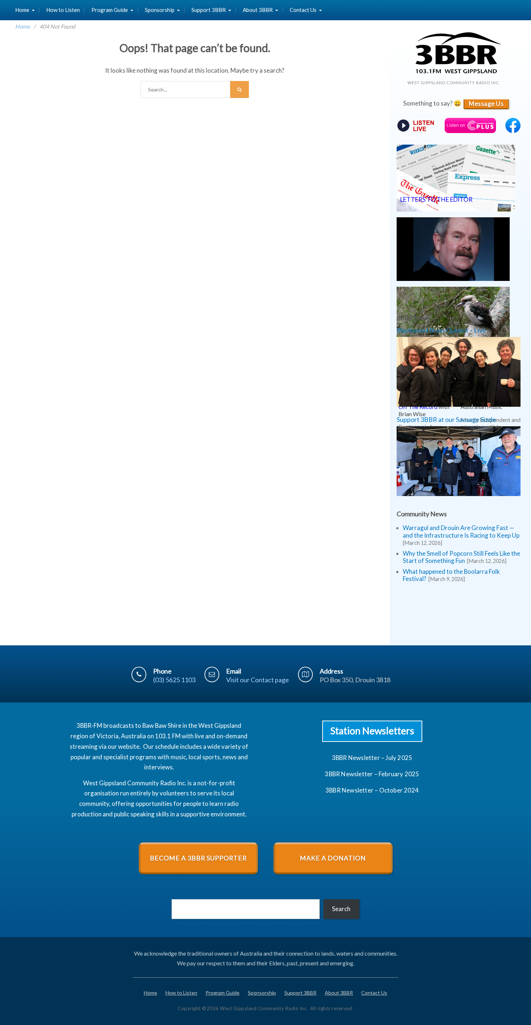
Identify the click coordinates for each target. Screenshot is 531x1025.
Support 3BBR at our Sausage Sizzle (446, 419)
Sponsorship (159, 10)
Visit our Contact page (257, 679)
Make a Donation (333, 858)
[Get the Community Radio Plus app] (470, 126)
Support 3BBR (208, 10)
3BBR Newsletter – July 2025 (372, 757)
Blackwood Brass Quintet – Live (441, 330)
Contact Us (303, 10)
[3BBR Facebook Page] (513, 130)
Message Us (486, 103)
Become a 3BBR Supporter (198, 858)
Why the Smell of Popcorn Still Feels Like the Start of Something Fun (461, 557)
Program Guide (109, 10)
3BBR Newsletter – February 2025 (372, 774)
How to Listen (63, 10)
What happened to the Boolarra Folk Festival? (451, 575)
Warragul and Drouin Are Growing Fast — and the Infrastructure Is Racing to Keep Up (461, 531)
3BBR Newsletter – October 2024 (372, 790)
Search (341, 909)
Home (22, 10)
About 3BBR (258, 10)
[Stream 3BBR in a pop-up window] (416, 125)
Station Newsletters (372, 730)
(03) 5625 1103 (174, 679)
